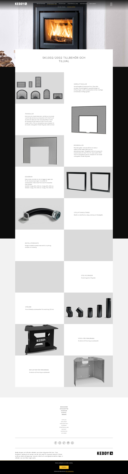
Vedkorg (64, 414)
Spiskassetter (52, 3)
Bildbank (64, 425)
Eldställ (64, 412)
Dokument (93, 3)
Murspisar (62, 3)
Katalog (64, 419)
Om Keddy (64, 433)
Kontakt (64, 429)
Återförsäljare (73, 3)
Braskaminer (41, 3)
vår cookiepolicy (70, 471)
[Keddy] (22, 4)
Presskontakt (64, 423)
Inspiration (84, 3)
